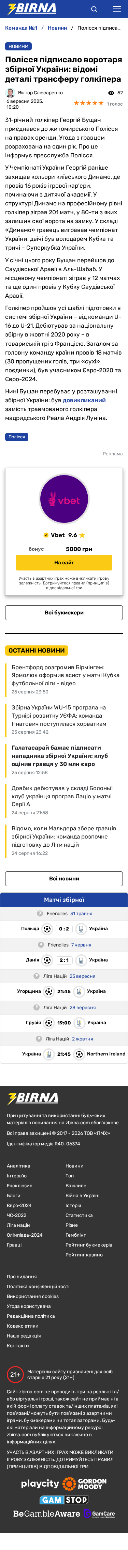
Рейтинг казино (84, 1255)
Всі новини (64, 878)
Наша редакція (24, 1336)
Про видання (22, 1277)
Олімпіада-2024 (25, 1235)
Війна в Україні (82, 1196)
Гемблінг (76, 1235)
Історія (73, 1205)
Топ (70, 1176)
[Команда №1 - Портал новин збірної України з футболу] (28, 8)
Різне (72, 1225)
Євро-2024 (19, 1205)
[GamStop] (64, 1501)
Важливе (76, 1186)
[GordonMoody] (84, 1484)
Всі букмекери (64, 612)
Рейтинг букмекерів (89, 1245)
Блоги (13, 1196)
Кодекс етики (23, 1326)
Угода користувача (29, 1306)
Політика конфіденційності (38, 1286)
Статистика (79, 1215)
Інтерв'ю (17, 1176)
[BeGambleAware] (46, 1514)
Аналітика (18, 1166)
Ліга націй (18, 1225)
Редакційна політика (31, 1316)
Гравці (14, 1245)
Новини (18, 46)
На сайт (64, 563)
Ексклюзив (19, 1186)
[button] (94, 10)
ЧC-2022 (16, 1215)
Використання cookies (33, 1296)
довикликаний (84, 400)
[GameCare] (99, 1514)
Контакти (18, 1346)
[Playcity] (40, 1484)
